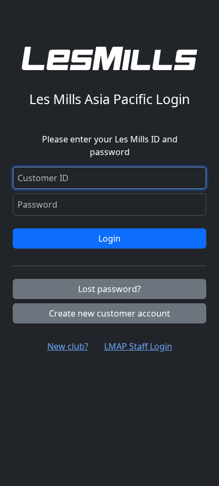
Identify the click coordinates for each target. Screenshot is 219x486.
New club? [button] (67, 346)
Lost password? (109, 289)
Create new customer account (109, 313)
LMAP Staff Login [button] (138, 346)
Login (109, 238)
